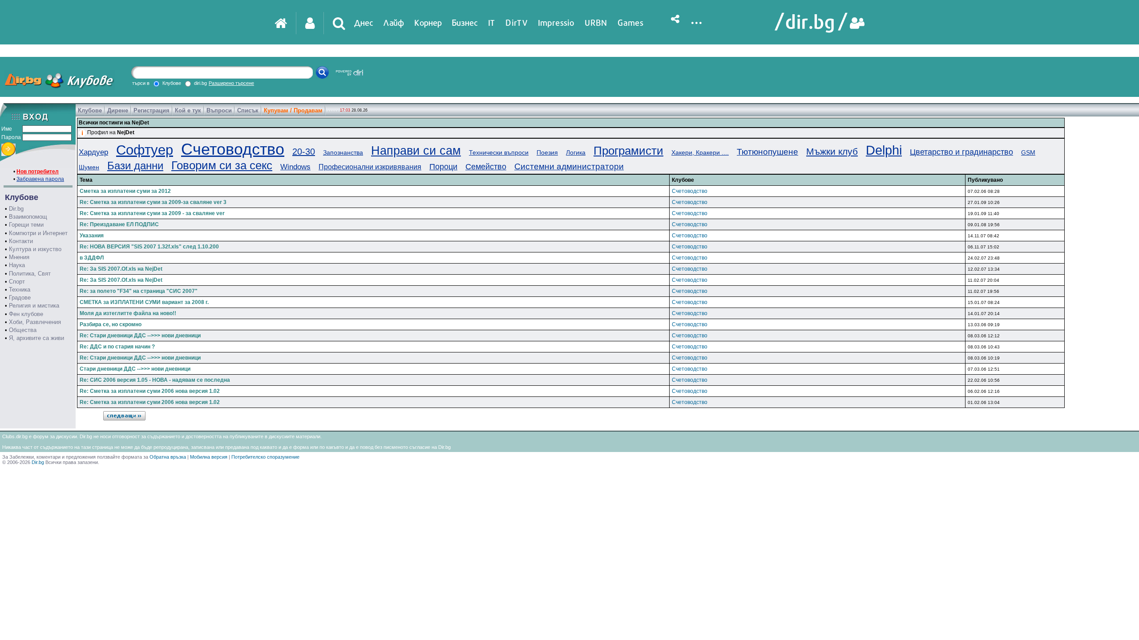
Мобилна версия (208, 457)
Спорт (17, 281)
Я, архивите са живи (36, 338)
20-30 (303, 151)
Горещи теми (26, 224)
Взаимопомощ (28, 216)
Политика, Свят (30, 273)
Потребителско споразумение (265, 457)
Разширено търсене (231, 83)
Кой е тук (188, 110)
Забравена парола (40, 179)
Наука (17, 265)
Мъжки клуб (832, 151)
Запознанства (343, 152)
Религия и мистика (34, 305)
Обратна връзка (167, 457)
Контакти (21, 241)
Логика (576, 152)
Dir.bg (16, 208)
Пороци (443, 166)
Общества (22, 330)
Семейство (485, 166)
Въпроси (219, 110)
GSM (1028, 152)
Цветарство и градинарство (961, 152)
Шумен (89, 167)
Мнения (19, 257)
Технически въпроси (499, 152)
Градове (20, 297)
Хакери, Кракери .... (700, 152)
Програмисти (628, 150)
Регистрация (151, 110)
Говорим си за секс (221, 165)
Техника (19, 289)
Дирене (117, 110)
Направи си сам (416, 150)
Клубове (90, 110)
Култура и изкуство (35, 249)
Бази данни (135, 166)
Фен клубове (26, 314)
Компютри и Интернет (38, 233)
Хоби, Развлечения (35, 322)
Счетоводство (232, 149)
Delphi (884, 150)
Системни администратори (569, 166)
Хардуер (93, 152)
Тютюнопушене (767, 151)
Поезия (547, 152)
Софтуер (144, 150)
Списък (247, 110)
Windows (295, 167)
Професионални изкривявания (370, 167)
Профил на (110, 132)
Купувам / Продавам (293, 110)
